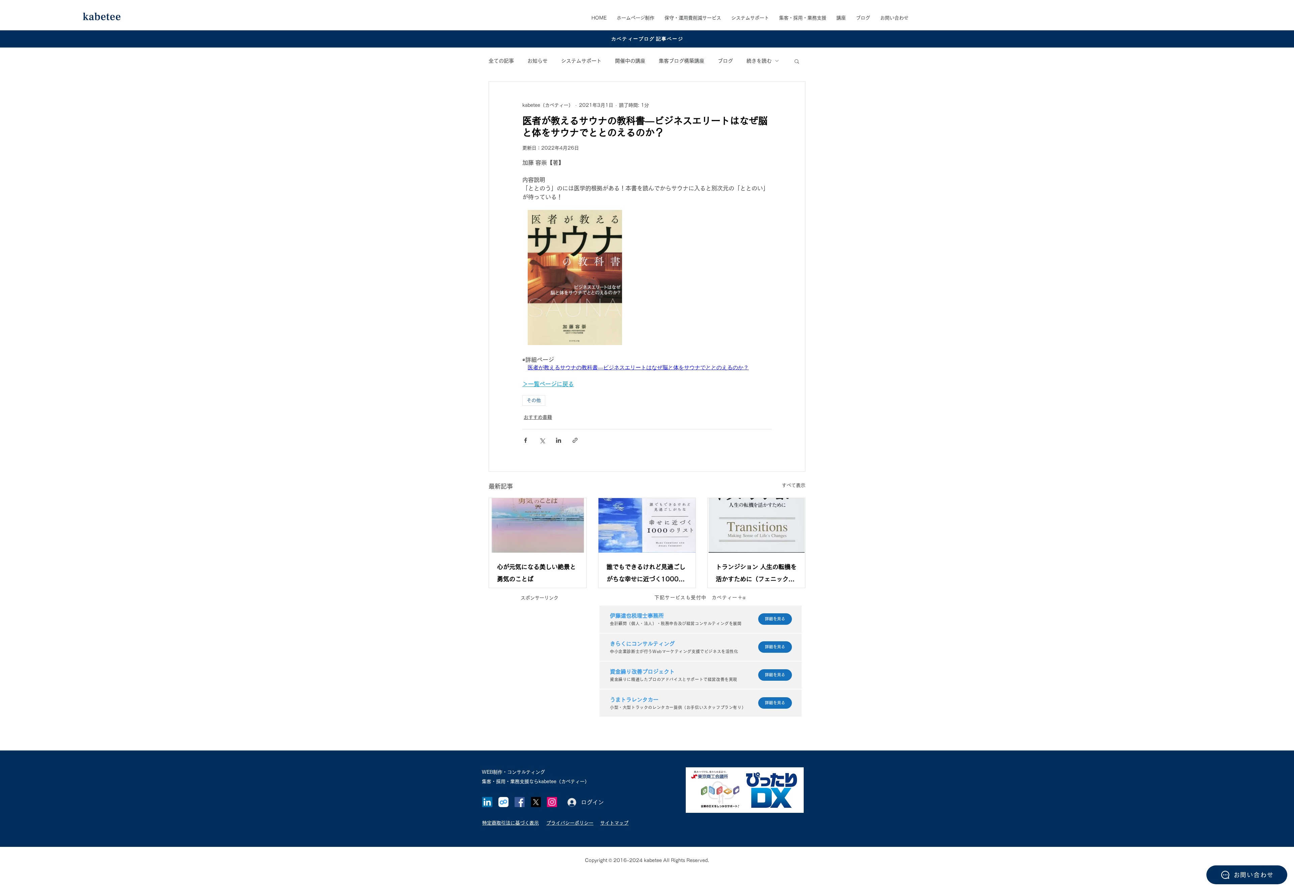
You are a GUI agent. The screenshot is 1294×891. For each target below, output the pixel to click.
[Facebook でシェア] (525, 440)
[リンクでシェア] (575, 440)
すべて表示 (793, 485)
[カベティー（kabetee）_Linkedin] (487, 802)
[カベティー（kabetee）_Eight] (503, 802)
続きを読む (759, 60)
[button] (802, 18)
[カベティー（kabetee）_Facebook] (520, 802)
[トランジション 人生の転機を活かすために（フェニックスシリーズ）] (756, 525)
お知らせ (537, 60)
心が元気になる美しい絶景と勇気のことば (536, 573)
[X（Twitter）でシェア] (542, 440)
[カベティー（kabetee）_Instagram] (552, 802)
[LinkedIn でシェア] (558, 440)
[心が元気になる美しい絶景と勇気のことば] (537, 525)
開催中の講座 (630, 60)
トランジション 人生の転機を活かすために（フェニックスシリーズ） (756, 574)
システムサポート (581, 60)
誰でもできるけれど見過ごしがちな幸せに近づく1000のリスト (646, 574)
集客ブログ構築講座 (681, 60)
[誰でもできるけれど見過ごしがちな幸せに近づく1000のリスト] (647, 525)
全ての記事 (501, 60)
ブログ (725, 60)
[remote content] (647, 278)
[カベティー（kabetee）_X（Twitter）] (536, 802)
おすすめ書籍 (538, 417)
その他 (534, 400)
